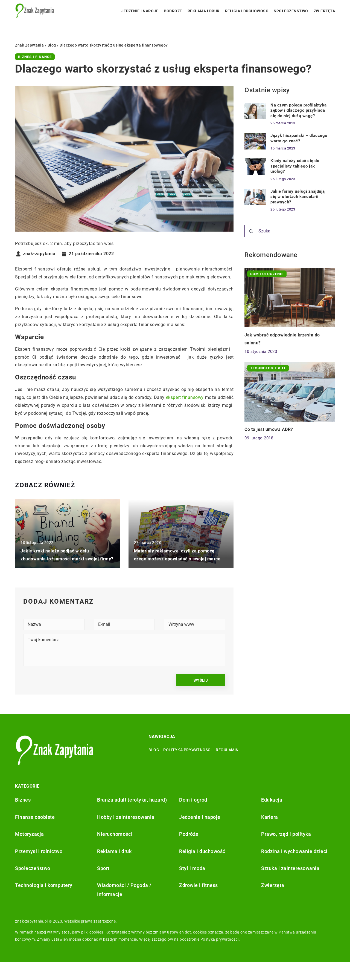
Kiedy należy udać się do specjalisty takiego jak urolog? (294, 166)
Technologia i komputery (43, 885)
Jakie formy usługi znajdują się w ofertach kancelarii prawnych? (297, 197)
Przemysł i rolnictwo (38, 851)
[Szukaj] (251, 231)
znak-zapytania (39, 253)
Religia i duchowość (247, 11)
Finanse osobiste (35, 817)
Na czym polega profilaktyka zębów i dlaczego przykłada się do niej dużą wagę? (298, 110)
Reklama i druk (204, 11)
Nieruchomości (114, 834)
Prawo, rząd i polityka (286, 834)
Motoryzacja (29, 834)
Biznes (23, 800)
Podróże (173, 11)
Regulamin (227, 750)
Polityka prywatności (187, 750)
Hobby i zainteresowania (125, 817)
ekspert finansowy (185, 397)
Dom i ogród (193, 800)
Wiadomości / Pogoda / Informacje (124, 889)
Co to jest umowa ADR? (268, 429)
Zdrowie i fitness (198, 885)
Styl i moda (192, 868)
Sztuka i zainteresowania (290, 868)
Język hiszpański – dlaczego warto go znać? (298, 138)
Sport (103, 868)
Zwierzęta (324, 11)
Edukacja (271, 800)
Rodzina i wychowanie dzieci (294, 851)
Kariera (269, 817)
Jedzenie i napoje (140, 11)
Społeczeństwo (291, 11)
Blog (153, 750)
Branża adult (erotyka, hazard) (132, 800)
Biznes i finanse (35, 57)
